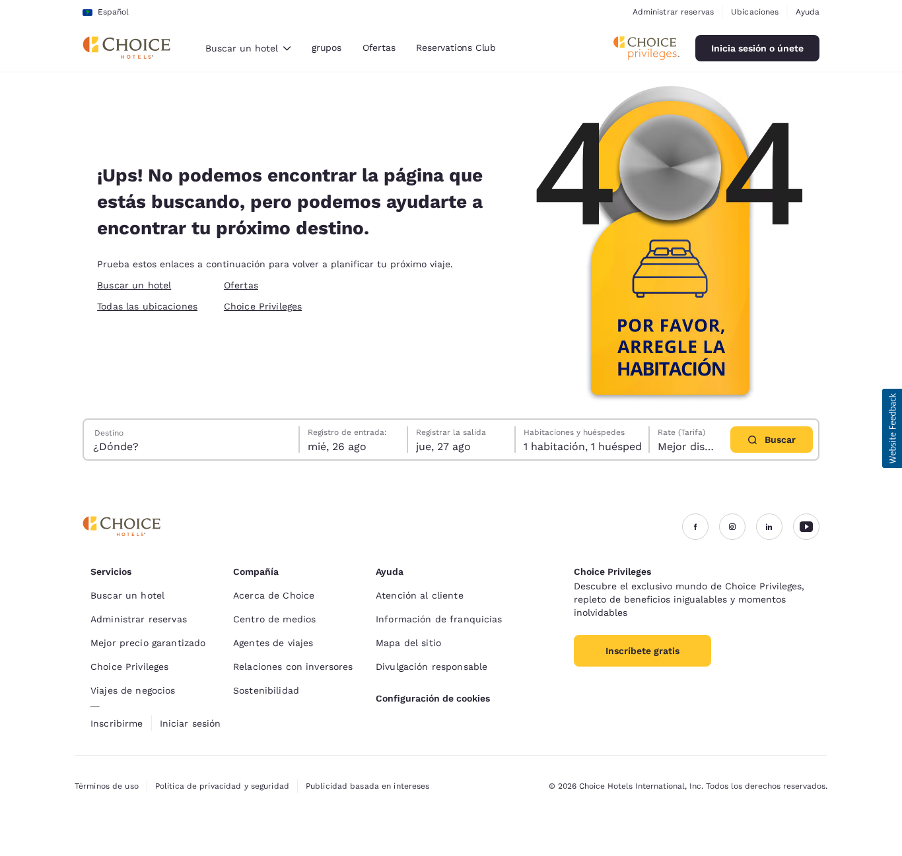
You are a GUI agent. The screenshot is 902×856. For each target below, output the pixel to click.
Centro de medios (274, 619)
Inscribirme (116, 723)
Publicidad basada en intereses (368, 786)
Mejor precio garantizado (147, 643)
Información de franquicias (439, 619)
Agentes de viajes (273, 643)
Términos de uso (107, 786)
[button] (892, 428)
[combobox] (248, 48)
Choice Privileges (263, 306)
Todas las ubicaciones (147, 306)
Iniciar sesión (190, 723)
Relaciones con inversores (293, 666)
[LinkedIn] (769, 527)
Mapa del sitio (408, 643)
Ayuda (807, 11)
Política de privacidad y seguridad (222, 786)
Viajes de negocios (133, 690)
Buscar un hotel (134, 285)
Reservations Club (456, 47)
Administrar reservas (673, 11)
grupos (326, 47)
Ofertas (379, 47)
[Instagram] (732, 527)
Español (113, 11)
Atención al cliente (420, 595)
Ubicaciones (755, 11)
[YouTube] (806, 527)
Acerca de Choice (273, 595)
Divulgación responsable (431, 666)
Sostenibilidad (266, 690)
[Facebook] (695, 527)
